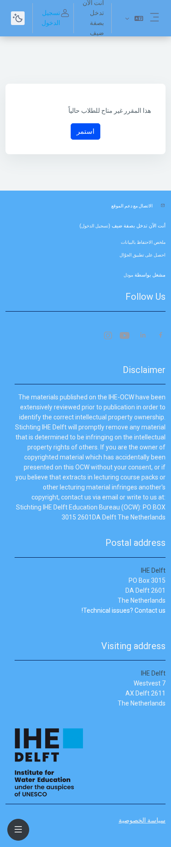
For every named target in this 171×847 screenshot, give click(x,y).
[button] (134, 18)
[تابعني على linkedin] (143, 336)
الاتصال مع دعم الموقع (132, 205)
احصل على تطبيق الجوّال (142, 254)
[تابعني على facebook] (161, 336)
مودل (128, 274)
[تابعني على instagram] (107, 336)
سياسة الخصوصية (142, 820)
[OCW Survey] (165, 620)
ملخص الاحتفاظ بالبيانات (143, 242)
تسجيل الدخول (50, 17)
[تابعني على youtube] (125, 336)
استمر (85, 131)
